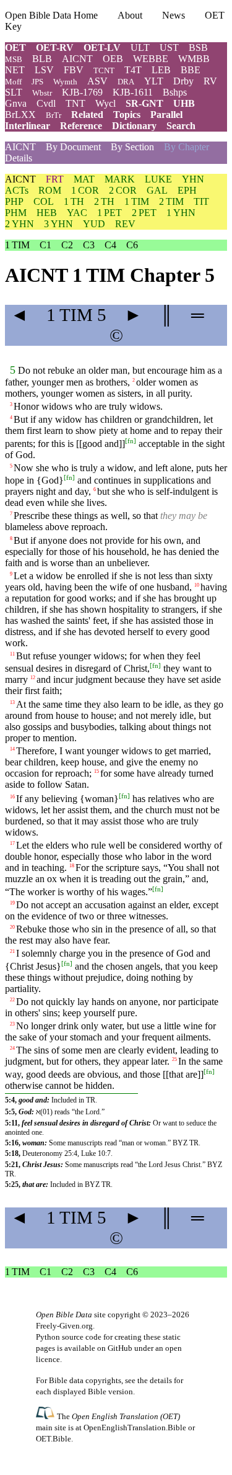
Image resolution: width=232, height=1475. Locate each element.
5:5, (11, 1111)
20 (12, 927)
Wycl (105, 103)
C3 (89, 245)
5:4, (11, 1100)
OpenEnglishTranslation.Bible (135, 1427)
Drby (183, 81)
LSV (44, 70)
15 (96, 771)
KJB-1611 (133, 92)
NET (15, 70)
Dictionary (134, 125)
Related (87, 114)
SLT (13, 92)
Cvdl (46, 103)
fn (130, 440)
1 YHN (180, 212)
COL (43, 201)
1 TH (74, 201)
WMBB (194, 58)
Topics (126, 114)
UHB (184, 103)
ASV (97, 81)
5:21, (12, 1164)
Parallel (166, 114)
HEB (47, 212)
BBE (190, 70)
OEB (113, 58)
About (130, 15)
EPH (187, 190)
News (173, 15)
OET (15, 47)
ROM (49, 190)
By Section (132, 147)
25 (174, 1059)
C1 (45, 245)
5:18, (12, 1153)
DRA (126, 81)
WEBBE (150, 58)
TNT (75, 103)
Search (180, 125)
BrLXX (20, 114)
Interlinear (27, 125)
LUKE (158, 179)
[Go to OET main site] (46, 1415)
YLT (153, 81)
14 (12, 748)
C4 (110, 245)
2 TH (104, 201)
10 (196, 584)
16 (12, 797)
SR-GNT (144, 103)
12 (32, 677)
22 (12, 999)
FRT (55, 179)
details (161, 1380)
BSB (198, 47)
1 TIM (136, 201)
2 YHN (19, 224)
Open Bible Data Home (51, 15)
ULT (140, 47)
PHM (16, 212)
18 (71, 865)
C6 (132, 245)
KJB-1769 (82, 92)
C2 (67, 245)
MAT (84, 179)
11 (12, 654)
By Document (73, 147)
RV (210, 81)
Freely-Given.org (64, 1325)
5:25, (12, 1184)
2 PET (144, 212)
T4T (133, 70)
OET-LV (102, 47)
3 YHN (58, 224)
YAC (77, 212)
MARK (120, 179)
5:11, (12, 1123)
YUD (94, 224)
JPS (37, 81)
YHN (193, 179)
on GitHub (114, 1348)
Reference (81, 125)
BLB (42, 58)
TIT (201, 201)
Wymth (65, 81)
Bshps (175, 92)
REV (125, 224)
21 (12, 951)
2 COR (123, 190)
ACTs (16, 190)
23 (12, 1024)
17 (12, 843)
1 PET (109, 212)
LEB (161, 70)
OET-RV (55, 47)
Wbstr (42, 92)
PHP (14, 201)
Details (18, 158)
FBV (74, 70)
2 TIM (171, 201)
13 (12, 702)
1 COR (85, 190)
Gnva (16, 103)
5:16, (12, 1143)
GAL (157, 190)
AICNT (77, 58)
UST (169, 47)
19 (12, 903)
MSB (13, 59)
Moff (13, 81)
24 (12, 1048)
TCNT (103, 70)
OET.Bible (53, 1438)
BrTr (53, 115)
